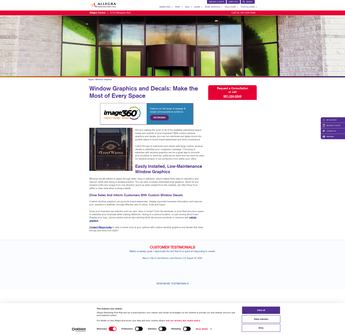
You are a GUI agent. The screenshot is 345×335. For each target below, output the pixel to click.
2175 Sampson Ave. (110, 13)
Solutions (230, 7)
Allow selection (261, 319)
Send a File (233, 2)
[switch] (139, 329)
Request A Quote (216, 2)
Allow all (261, 310)
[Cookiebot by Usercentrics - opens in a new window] (79, 330)
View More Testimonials (172, 284)
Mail (187, 7)
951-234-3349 (248, 13)
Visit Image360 (159, 117)
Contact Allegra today (100, 227)
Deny (261, 328)
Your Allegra (247, 7)
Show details (202, 329)
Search (249, 2)
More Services (212, 7)
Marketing (164, 7)
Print (177, 7)
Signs (197, 7)
